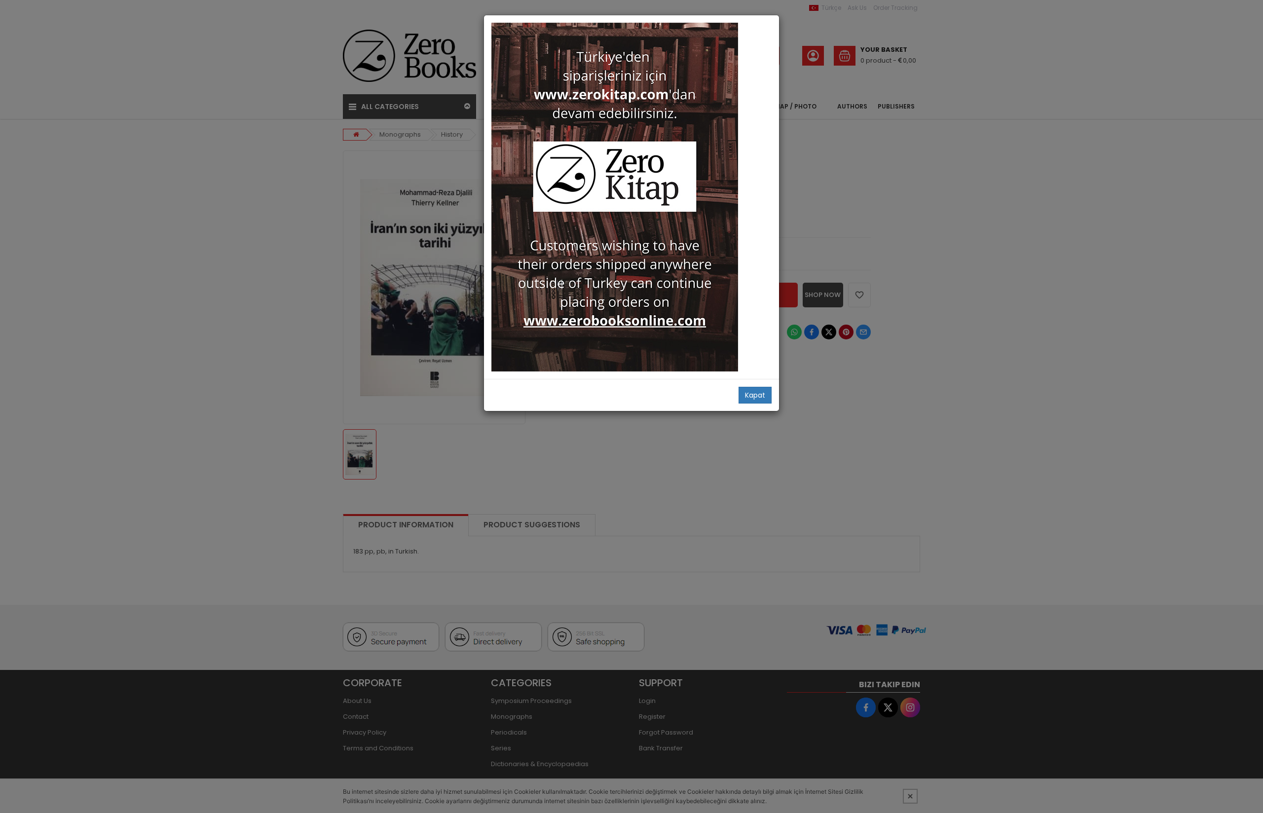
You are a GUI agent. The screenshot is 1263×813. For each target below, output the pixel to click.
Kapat (755, 395)
